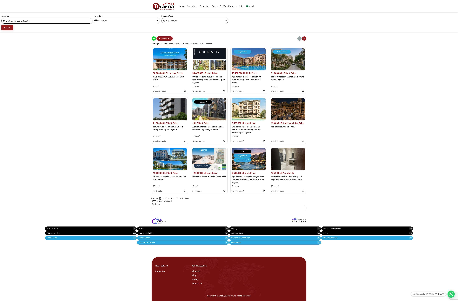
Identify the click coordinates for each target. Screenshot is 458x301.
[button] (451, 294)
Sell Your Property (228, 6)
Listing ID (156, 43)
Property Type (167, 16)
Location (5, 16)
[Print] (154, 38)
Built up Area (167, 43)
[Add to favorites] (184, 91)
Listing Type (98, 16)
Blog (194, 275)
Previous (154, 198)
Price (177, 43)
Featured (193, 43)
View (201, 43)
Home (181, 6)
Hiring (241, 6)
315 (177, 198)
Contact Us (197, 283)
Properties (191, 6)
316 (181, 198)
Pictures (184, 43)
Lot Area (208, 43)
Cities (214, 6)
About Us (196, 271)
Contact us (204, 6)
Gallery (195, 279)
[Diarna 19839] (163, 6)
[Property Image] (170, 59)
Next (187, 198)
